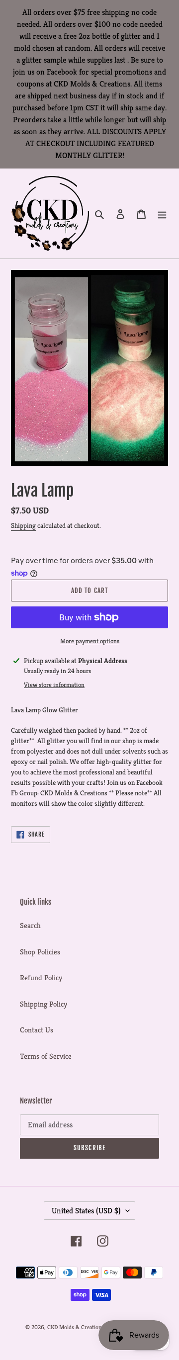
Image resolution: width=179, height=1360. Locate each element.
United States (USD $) (86, 1210)
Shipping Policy (43, 1004)
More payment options (89, 641)
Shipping (23, 525)
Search (30, 925)
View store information (54, 684)
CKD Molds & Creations (75, 1327)
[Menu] (162, 213)
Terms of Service (46, 1056)
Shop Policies (40, 951)
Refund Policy (41, 977)
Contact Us (36, 1029)
